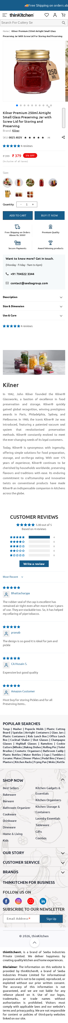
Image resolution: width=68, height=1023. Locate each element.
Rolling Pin (49, 747)
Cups (46, 754)
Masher (17, 729)
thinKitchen (40, 936)
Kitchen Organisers (48, 800)
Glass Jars (58, 732)
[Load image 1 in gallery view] (17, 105)
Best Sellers (11, 788)
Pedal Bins (48, 758)
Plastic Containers (14, 736)
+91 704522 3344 (22, 274)
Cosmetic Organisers (28, 751)
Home (6, 31)
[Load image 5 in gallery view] (32, 105)
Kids (5, 840)
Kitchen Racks (23, 762)
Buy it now (49, 215)
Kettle (61, 762)
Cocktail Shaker (20, 740)
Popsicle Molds (34, 729)
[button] (5, 15)
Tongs (6, 729)
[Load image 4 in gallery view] (28, 105)
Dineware (9, 827)
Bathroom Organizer (16, 807)
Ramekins (47, 743)
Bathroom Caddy (53, 751)
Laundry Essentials (48, 818)
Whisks (17, 747)
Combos (41, 838)
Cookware (9, 814)
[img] (11, 587)
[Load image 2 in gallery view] (21, 105)
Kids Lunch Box (37, 736)
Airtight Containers (37, 732)
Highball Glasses (26, 743)
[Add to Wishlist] (63, 118)
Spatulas (17, 732)
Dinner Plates (31, 758)
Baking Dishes (32, 747)
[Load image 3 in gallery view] (25, 105)
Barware (8, 801)
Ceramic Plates (12, 758)
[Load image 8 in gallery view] (43, 105)
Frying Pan (40, 762)
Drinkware (10, 820)
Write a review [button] (34, 564)
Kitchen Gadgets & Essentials (48, 790)
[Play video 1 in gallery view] (51, 105)
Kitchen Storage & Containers (48, 809)
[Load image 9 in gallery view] (47, 105)
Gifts (39, 831)
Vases (60, 758)
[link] (7, 185)
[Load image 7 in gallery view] (40, 105)
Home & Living (12, 833)
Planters (8, 762)
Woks (52, 762)
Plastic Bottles (12, 754)
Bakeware (9, 794)
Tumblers (57, 754)
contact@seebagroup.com (29, 283)
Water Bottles (32, 754)
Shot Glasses (40, 740)
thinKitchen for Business (29, 882)
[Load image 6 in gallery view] (36, 105)
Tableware (42, 825)
